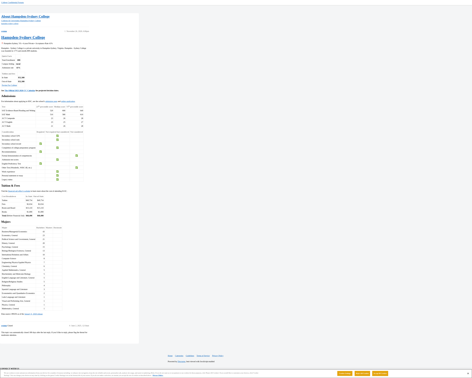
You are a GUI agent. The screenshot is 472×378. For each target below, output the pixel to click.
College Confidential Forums (12, 2)
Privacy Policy (217, 356)
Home (170, 356)
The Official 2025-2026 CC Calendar (20, 90)
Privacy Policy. (158, 375)
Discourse (181, 361)
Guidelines (190, 356)
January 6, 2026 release (33, 314)
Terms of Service (203, 356)
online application (68, 101)
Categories (179, 356)
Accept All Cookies (380, 373)
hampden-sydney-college (9, 24)
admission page (51, 101)
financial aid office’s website (19, 191)
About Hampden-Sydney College (25, 16)
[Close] (468, 373)
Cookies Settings (345, 373)
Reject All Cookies (362, 373)
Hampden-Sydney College (23, 37)
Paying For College (9, 85)
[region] (236, 373)
